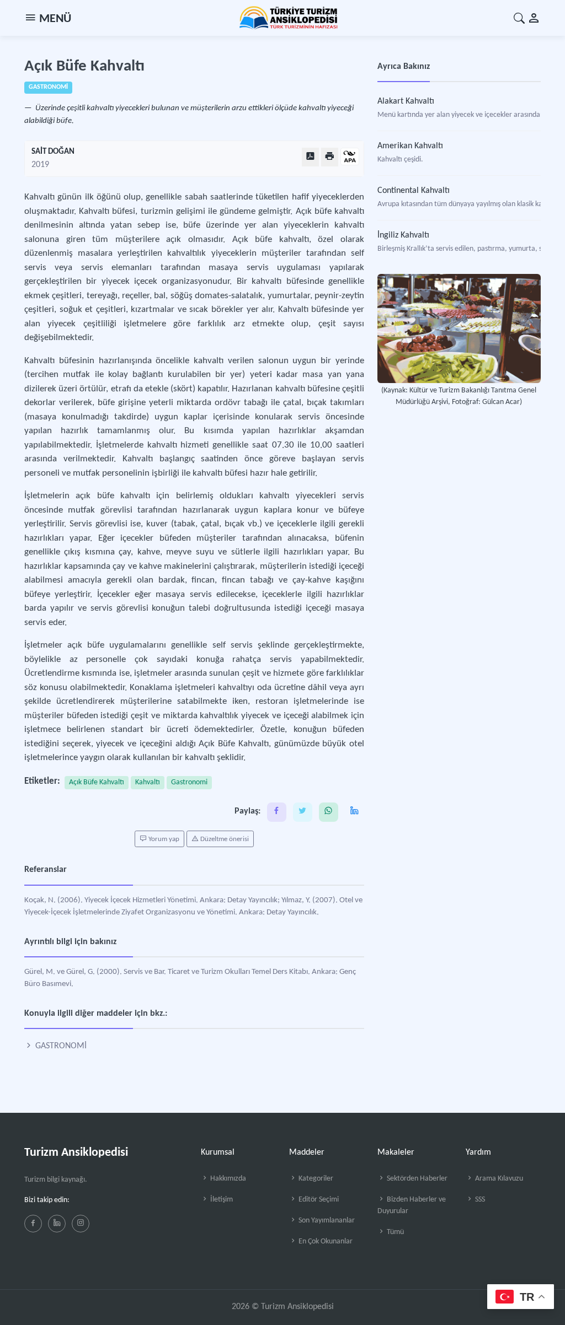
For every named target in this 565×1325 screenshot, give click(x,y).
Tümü (394, 1232)
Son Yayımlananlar (326, 1220)
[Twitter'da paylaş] (302, 812)
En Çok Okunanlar (325, 1241)
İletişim (221, 1199)
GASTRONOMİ (60, 1046)
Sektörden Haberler (416, 1179)
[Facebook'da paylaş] (276, 812)
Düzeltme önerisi (224, 839)
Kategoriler (315, 1179)
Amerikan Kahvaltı (410, 146)
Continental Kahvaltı (413, 190)
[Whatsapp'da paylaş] (328, 812)
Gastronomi (189, 782)
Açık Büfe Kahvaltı (96, 782)
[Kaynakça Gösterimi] (349, 157)
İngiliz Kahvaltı (403, 235)
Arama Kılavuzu (498, 1179)
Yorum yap (163, 839)
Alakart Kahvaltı (405, 101)
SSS (479, 1199)
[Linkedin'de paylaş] (354, 812)
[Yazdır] (329, 157)
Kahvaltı (147, 782)
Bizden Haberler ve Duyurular (411, 1205)
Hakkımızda (227, 1179)
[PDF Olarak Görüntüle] (310, 157)
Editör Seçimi (318, 1199)
